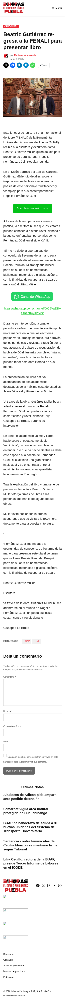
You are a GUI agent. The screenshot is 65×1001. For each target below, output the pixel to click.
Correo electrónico (12, 726)
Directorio (8, 954)
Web (5, 741)
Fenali (36, 641)
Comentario (9, 677)
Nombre (7, 711)
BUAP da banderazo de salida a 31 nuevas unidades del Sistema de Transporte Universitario (30, 827)
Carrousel (11, 26)
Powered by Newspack (14, 995)
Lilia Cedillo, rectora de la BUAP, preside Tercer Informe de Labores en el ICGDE (30, 863)
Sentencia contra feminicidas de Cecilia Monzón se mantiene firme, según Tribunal (30, 845)
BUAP (27, 641)
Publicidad (8, 977)
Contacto (8, 959)
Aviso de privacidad (13, 965)
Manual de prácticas (14, 971)
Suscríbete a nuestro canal (32, 208)
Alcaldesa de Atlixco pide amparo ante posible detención (29, 797)
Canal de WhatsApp (35, 296)
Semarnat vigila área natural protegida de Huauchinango (25, 811)
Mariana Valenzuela (25, 55)
